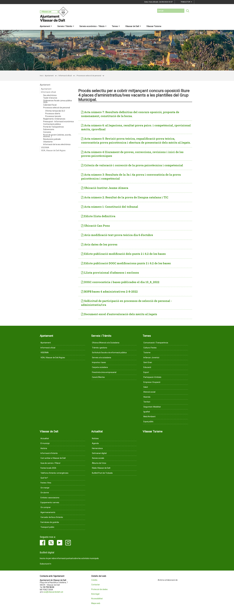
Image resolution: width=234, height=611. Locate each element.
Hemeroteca (97, 448)
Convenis (47, 132)
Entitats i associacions (49, 498)
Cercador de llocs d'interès (51, 517)
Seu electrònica (49, 95)
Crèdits (94, 580)
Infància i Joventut (151, 357)
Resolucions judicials (52, 139)
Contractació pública (52, 124)
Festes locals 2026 (48, 468)
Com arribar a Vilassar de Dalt (53, 458)
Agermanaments (47, 512)
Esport (146, 372)
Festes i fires (45, 483)
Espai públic (148, 421)
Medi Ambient (149, 416)
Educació (147, 367)
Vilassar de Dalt (132, 26)
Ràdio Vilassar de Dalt (101, 468)
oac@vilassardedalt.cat (53, 592)
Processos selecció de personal (89, 76)
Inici (41, 76)
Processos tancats (53, 116)
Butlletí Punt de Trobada (102, 473)
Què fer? (44, 478)
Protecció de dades (99, 589)
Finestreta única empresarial (104, 372)
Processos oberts (52, 113)
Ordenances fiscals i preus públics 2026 (57, 101)
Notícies (95, 438)
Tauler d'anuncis (50, 98)
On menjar (44, 488)
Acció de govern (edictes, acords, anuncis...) (57, 136)
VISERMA (45, 147)
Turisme (146, 352)
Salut (145, 387)
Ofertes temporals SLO (55, 111)
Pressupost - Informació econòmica (58, 121)
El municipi (45, 443)
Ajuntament (45, 26)
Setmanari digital (99, 453)
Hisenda (146, 397)
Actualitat (44, 438)
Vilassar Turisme (153, 26)
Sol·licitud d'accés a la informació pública (109, 352)
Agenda (95, 443)
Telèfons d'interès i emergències (54, 473)
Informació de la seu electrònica (56, 144)
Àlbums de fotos (99, 463)
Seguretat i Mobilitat (152, 407)
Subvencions (48, 129)
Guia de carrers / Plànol (50, 463)
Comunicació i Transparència (155, 343)
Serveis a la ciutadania (101, 357)
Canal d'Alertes (98, 377)
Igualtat (146, 412)
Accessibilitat (97, 599)
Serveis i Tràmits (64, 26)
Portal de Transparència (53, 127)
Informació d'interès (49, 453)
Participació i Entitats (152, 377)
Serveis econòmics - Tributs (92, 26)
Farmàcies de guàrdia (49, 522)
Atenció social (149, 392)
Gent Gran (147, 362)
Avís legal (95, 594)
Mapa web (95, 603)
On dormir (44, 493)
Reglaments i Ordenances (54, 119)
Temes (115, 26)
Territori (146, 402)
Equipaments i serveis (49, 502)
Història (43, 448)
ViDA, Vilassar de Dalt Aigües (53, 150)
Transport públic (47, 527)
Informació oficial (65, 76)
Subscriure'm (45, 564)
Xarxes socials (98, 458)
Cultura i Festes (150, 348)
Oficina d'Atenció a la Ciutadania (105, 343)
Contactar (95, 585)
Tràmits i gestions (99, 348)
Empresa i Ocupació (151, 382)
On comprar (45, 507)
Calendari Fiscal (49, 105)
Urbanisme (48, 142)
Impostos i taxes (99, 362)
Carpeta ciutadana (100, 367)
